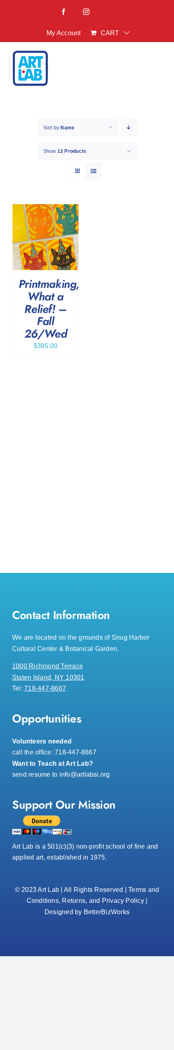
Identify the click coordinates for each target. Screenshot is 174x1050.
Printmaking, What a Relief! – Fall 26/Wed (49, 309)
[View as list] (94, 171)
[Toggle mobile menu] (157, 70)
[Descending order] (129, 127)
